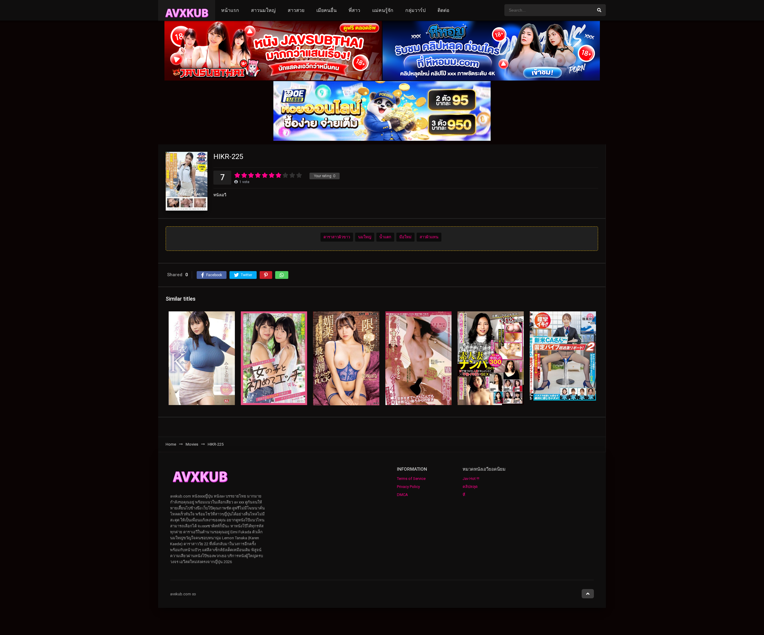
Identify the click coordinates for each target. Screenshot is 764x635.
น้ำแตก (385, 237)
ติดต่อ (443, 10)
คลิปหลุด (470, 486)
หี (464, 494)
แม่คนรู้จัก (382, 10)
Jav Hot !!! (471, 478)
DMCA (402, 494)
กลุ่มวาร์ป (415, 10)
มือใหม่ (405, 237)
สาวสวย (296, 10)
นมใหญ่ (364, 237)
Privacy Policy (408, 486)
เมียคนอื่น (326, 10)
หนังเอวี (219, 195)
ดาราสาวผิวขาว (337, 237)
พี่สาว (354, 10)
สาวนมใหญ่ (263, 10)
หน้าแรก (230, 10)
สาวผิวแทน (429, 237)
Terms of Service (411, 478)
